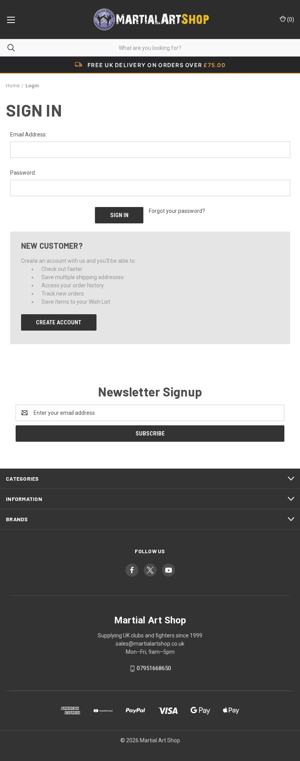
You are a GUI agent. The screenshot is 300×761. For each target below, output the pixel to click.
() (290, 19)
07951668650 (154, 668)
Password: (23, 173)
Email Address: (28, 134)
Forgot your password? (177, 211)
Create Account (58, 322)
